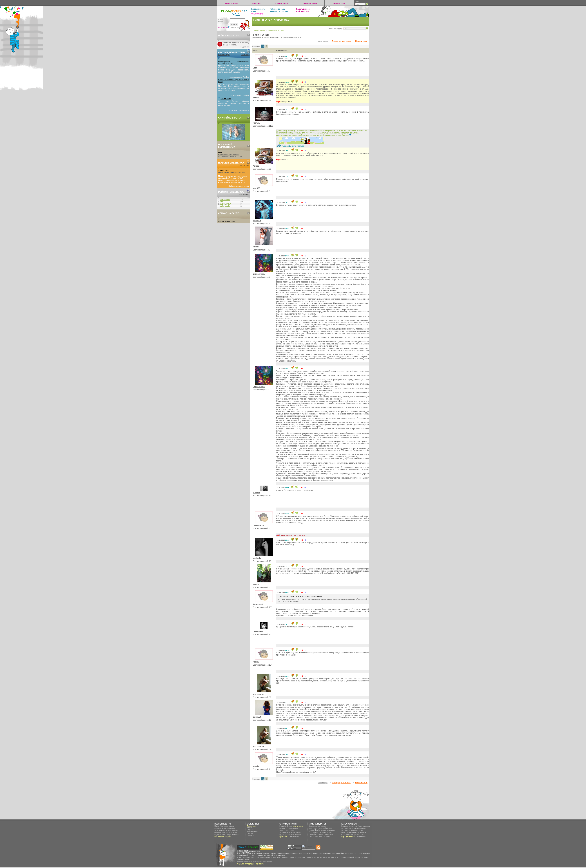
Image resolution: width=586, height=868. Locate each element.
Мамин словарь (364, 826)
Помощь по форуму (276, 30)
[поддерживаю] (302, 56)
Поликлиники (293, 828)
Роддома (282, 826)
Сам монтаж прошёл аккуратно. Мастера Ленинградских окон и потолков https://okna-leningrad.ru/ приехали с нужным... (233, 87)
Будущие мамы (220, 828)
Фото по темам (231, 832)
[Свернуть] (248, 35)
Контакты (260, 864)
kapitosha (257, 558)
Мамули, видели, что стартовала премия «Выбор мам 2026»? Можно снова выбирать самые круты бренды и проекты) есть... (232, 179)
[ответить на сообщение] (296, 56)
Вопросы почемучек (349, 826)
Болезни (291, 830)
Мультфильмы (347, 832)
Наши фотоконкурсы (222, 836)
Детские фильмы (359, 832)
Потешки (356, 828)
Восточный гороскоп (317, 828)
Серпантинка (259, 274)
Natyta (256, 584)
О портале (249, 864)
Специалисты (294, 837)
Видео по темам (233, 835)
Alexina (256, 247)
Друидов (328, 828)
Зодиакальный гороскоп (318, 826)
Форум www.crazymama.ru (291, 37)
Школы (298, 832)
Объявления (360, 837)
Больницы (283, 828)
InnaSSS (256, 188)
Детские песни (347, 830)
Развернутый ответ (341, 41)
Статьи (344, 835)
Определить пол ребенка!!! (319, 836)
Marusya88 (258, 604)
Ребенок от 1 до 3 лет (279, 11)
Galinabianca (258, 525)
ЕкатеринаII (258, 631)
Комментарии (252, 831)
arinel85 (256, 493)
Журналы (355, 835)
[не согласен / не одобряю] (305, 56)
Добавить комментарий (238, 186)
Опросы (250, 829)
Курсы (289, 826)
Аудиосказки (358, 830)
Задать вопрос (303, 9)
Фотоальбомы (219, 832)
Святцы (312, 832)
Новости (250, 835)
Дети (216, 830)
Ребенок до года (277, 9)
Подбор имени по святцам (325, 830)
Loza (255, 68)
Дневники (231, 828)
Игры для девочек (348, 837)
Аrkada (256, 97)
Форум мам (251, 826)
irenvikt (256, 766)
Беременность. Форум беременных (265, 37)
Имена (311, 830)
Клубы (249, 828)
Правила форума (258, 30)
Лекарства (283, 830)
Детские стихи (347, 828)
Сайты (362, 835)
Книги (349, 835)
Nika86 (256, 662)
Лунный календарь (316, 834)
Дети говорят (233, 830)
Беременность (258, 9)
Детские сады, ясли (287, 832)
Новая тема (361, 41)
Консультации (297, 826)
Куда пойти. (283, 837)
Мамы (216, 826)
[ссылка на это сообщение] (292, 56)
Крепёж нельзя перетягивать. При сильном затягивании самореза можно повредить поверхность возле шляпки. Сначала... (233, 69)
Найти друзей (302, 11)
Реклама (240, 864)
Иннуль (256, 123)
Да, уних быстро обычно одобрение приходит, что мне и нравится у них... (233, 103)
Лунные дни (328, 834)
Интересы (223, 830)
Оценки (250, 833)
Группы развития (286, 835)
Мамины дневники (227, 826)
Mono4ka (257, 221)
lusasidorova (258, 694)
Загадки (363, 828)
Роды (253, 11)
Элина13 (257, 717)
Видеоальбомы (220, 835)
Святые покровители (323, 832)
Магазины (297, 835)
